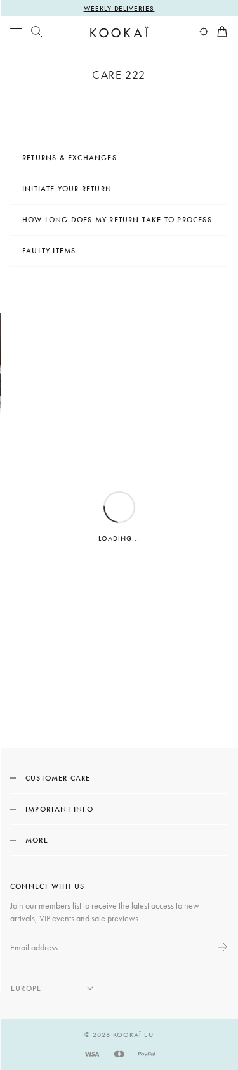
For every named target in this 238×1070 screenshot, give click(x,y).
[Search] (37, 31)
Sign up (221, 947)
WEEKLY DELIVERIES (119, 8)
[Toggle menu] (16, 31)
